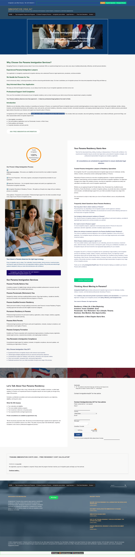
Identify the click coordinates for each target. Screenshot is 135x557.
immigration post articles (59, 14)
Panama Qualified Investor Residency (20, 302)
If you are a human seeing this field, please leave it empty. (89, 438)
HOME (10, 14)
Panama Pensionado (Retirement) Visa (21, 293)
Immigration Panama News (98, 514)
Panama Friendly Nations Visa (17, 284)
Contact (91, 14)
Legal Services (70, 14)
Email (76, 415)
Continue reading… (14, 470)
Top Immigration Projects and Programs (25, 14)
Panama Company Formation (17, 330)
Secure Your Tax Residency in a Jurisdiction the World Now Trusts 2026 (108, 502)
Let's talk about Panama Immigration (91, 273)
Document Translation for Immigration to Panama (105, 509)
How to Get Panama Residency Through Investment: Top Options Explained (107, 520)
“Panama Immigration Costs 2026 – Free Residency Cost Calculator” (39, 457)
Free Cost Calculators (82, 14)
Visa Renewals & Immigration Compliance (22, 339)
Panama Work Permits (15, 320)
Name (76, 406)
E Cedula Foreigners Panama (44, 14)
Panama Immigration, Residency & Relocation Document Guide (107, 526)
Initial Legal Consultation (13, 172)
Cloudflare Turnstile (79, 426)
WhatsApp (53, 497)
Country (76, 411)
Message (77, 421)
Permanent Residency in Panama (19, 311)
